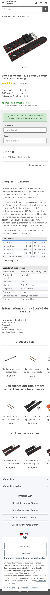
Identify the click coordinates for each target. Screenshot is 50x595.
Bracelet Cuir (25, 495)
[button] (36, 2)
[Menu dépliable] (3, 1)
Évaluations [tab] (23, 182)
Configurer (25, 553)
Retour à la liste (9, 17)
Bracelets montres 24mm (25, 524)
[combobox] (25, 130)
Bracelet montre (19, 93)
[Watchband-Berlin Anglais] (27, 534)
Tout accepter (25, 546)
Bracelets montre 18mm (25, 503)
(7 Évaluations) (20, 83)
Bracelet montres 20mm (25, 510)
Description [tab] (8, 182)
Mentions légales (10, 588)
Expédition (26, 157)
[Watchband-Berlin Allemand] (22, 534)
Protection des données (29, 588)
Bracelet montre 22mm (25, 517)
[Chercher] (45, 9)
